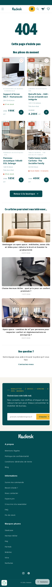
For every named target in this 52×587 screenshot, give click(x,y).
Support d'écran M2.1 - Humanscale (12, 95)
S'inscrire (43, 417)
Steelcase (9, 530)
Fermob (8, 547)
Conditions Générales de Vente (18, 462)
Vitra (7, 557)
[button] (2, 9)
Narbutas (9, 563)
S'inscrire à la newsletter (16, 504)
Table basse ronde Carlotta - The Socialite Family (37, 161)
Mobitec (8, 552)
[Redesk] (17, 9)
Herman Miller (11, 536)
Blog (7, 467)
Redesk (28, 582)
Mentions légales (12, 451)
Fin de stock (10, 515)
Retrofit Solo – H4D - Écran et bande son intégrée (38, 97)
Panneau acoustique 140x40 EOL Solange (12, 161)
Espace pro (10, 498)
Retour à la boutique (24, 193)
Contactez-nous (25, 364)
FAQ (6, 509)
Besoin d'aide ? (11, 488)
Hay (6, 541)
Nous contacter (11, 493)
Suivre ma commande (14, 482)
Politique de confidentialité (17, 456)
